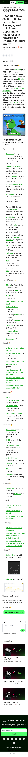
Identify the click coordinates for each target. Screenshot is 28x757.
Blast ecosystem (12, 364)
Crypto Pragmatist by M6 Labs (9, 7)
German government (13, 166)
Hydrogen (14, 209)
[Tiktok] (16, 739)
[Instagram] (24, 739)
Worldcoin (10, 217)
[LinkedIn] (8, 739)
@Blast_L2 (10, 488)
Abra (16, 225)
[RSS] (14, 743)
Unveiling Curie (12, 406)
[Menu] (26, 2)
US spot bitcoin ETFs (14, 184)
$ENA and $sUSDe (13, 400)
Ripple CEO (14, 102)
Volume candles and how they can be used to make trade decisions (15, 543)
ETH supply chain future (15, 361)
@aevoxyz (10, 339)
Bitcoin (21, 79)
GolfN (8, 440)
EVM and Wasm (12, 307)
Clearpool (9, 325)
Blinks (8, 285)
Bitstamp (9, 245)
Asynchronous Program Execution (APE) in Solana (15, 380)
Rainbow (17, 315)
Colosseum (10, 463)
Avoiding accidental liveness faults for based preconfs (15, 372)
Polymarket (10, 194)
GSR (7, 261)
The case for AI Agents (14, 353)
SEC (7, 271)
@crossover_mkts (13, 445)
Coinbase (10, 154)
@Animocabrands (12, 331)
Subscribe (20, 2)
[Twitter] (4, 739)
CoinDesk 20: (11, 555)
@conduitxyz (11, 430)
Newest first (19, 622)
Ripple (14, 176)
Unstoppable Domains (14, 413)
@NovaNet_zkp (11, 458)
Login (12, 2)
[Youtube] (12, 739)
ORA (8, 469)
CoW (8, 296)
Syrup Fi (9, 397)
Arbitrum (16, 320)
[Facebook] (20, 739)
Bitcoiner (17, 69)
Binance (9, 579)
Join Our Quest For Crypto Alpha (14, 612)
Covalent (9, 474)
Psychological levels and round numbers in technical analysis (15, 535)
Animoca (9, 253)
